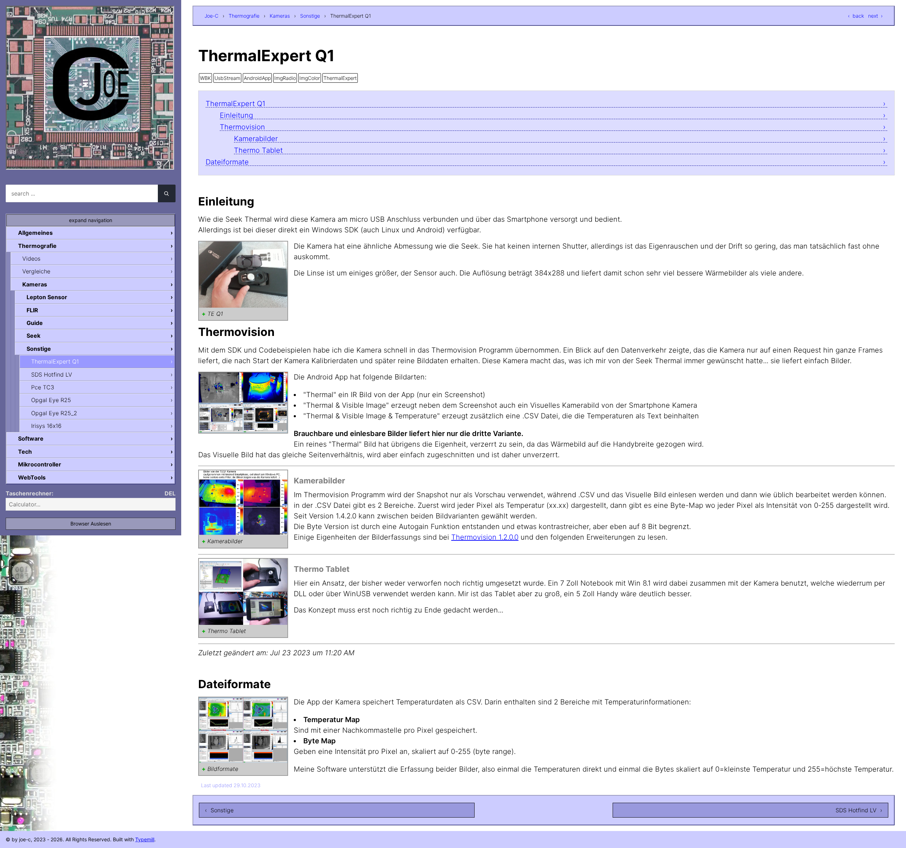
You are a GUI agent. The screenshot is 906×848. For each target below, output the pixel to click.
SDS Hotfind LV (51, 374)
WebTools (32, 477)
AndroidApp (257, 78)
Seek (33, 335)
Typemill (144, 839)
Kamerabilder (256, 139)
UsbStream (227, 78)
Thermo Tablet (258, 150)
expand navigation (90, 220)
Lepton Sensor (47, 297)
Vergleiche (36, 271)
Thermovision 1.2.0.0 (484, 537)
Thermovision (242, 127)
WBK (205, 78)
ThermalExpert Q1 (235, 104)
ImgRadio (285, 78)
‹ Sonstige (219, 810)
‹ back (856, 16)
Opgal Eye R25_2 (54, 413)
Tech (25, 451)
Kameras (280, 16)
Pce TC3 (42, 387)
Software (31, 438)
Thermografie (244, 16)
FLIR (32, 310)
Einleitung (236, 115)
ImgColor (309, 78)
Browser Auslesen (90, 524)
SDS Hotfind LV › (859, 810)
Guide (35, 322)
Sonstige (310, 16)
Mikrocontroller (39, 464)
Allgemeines (35, 232)
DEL (170, 493)
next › (875, 16)
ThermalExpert (340, 78)
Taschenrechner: (29, 493)
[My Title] (90, 163)
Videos (31, 258)
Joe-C (211, 16)
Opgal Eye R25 (51, 399)
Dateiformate (227, 162)
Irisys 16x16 (46, 425)
